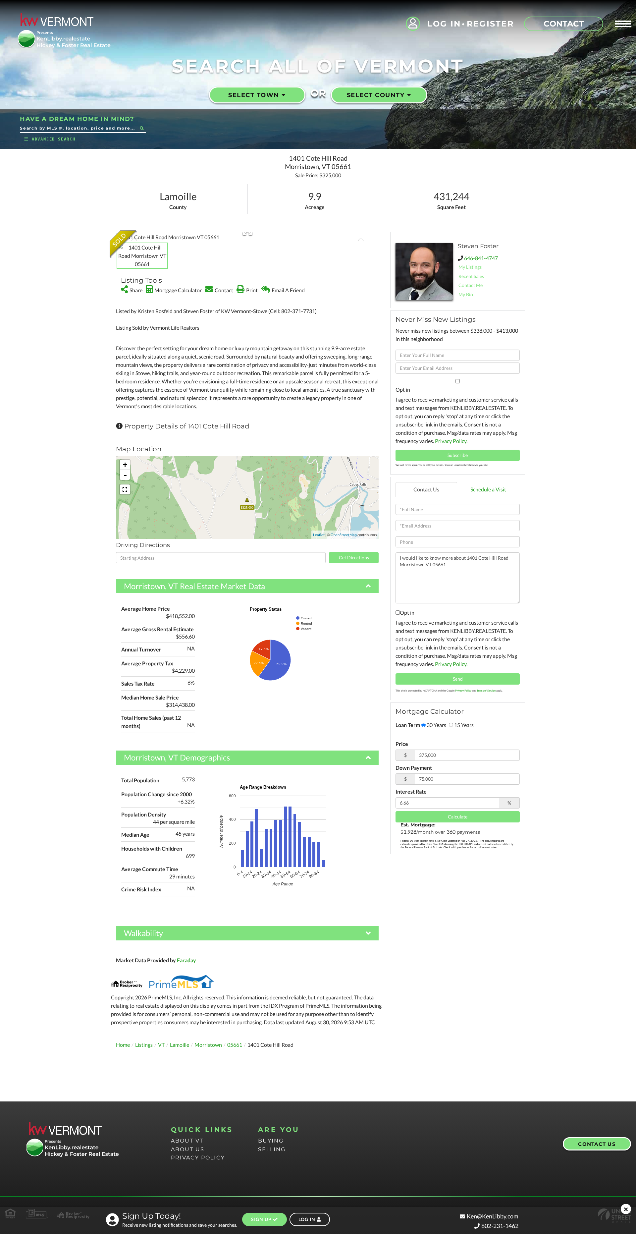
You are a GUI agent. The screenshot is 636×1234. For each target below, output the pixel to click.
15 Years (463, 725)
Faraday (186, 960)
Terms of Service (486, 690)
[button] (141, 128)
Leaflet (319, 535)
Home (123, 1044)
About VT (187, 1141)
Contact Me (470, 285)
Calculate (457, 816)
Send (458, 679)
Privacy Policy (450, 441)
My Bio (465, 294)
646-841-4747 (481, 258)
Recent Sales (471, 276)
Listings (144, 1044)
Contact (564, 23)
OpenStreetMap (344, 535)
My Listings (470, 267)
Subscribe (458, 455)
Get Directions (354, 557)
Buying (271, 1141)
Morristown (208, 1044)
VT (161, 1044)
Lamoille (179, 1044)
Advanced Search (54, 139)
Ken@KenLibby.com (492, 1216)
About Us (187, 1149)
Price (402, 744)
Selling (272, 1149)
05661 (234, 1044)
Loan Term (408, 725)
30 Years (436, 725)
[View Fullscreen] (125, 489)
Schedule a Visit (488, 489)
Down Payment (414, 767)
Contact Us (426, 489)
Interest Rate (411, 791)
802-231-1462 (499, 1225)
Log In (444, 23)
